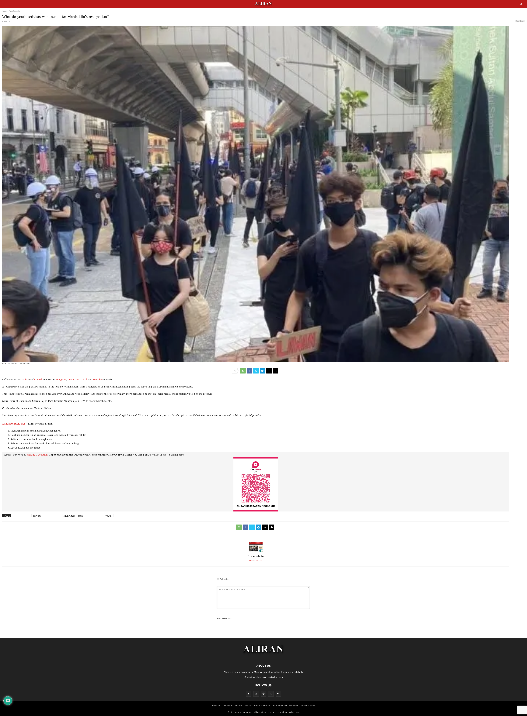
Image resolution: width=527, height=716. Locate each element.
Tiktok (83, 379)
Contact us (228, 705)
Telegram (61, 379)
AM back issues (308, 705)
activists (37, 515)
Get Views (520, 21)
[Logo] (263, 657)
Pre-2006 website (262, 705)
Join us (248, 705)
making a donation (37, 454)
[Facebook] (249, 370)
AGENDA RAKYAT (14, 423)
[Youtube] (278, 693)
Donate (238, 705)
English (38, 379)
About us (216, 705)
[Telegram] (262, 370)
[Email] (269, 370)
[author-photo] (256, 552)
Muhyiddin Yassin (73, 515)
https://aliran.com (255, 560)
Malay (25, 379)
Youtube (97, 379)
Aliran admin (256, 556)
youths (108, 515)
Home (4, 11)
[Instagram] (256, 693)
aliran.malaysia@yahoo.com (269, 677)
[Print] (275, 370)
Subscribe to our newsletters (285, 705)
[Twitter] (256, 370)
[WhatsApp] (243, 370)
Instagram (73, 379)
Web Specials (14, 11)
